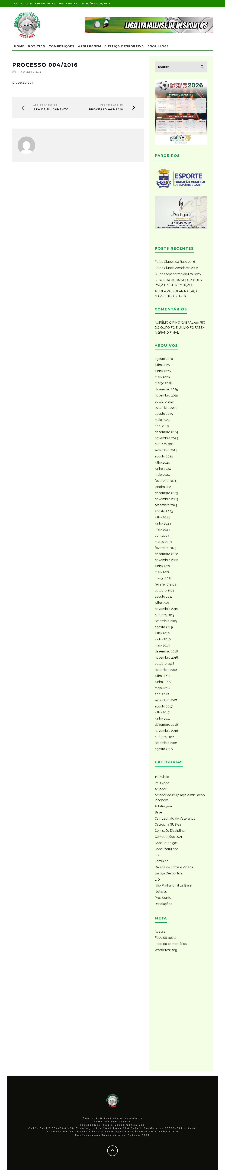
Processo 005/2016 (106, 109)
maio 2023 (162, 529)
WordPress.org (166, 950)
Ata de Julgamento (51, 109)
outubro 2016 (164, 737)
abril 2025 (162, 426)
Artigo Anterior (45, 105)
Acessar (161, 931)
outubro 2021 (164, 590)
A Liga (18, 3)
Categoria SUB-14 (168, 824)
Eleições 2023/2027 (96, 3)
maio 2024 (162, 474)
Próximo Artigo (111, 105)
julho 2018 (162, 676)
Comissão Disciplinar (170, 830)
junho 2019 (163, 639)
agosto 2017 (164, 706)
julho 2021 (162, 602)
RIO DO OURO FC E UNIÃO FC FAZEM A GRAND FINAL (180, 327)
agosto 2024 (164, 456)
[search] (202, 66)
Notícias (36, 46)
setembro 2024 (166, 450)
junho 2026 (163, 371)
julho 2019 (162, 633)
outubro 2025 (164, 401)
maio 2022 (162, 572)
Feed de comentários (171, 944)
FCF (158, 855)
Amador (160, 789)
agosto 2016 (164, 749)
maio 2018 (162, 688)
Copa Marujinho (166, 849)
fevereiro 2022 (165, 584)
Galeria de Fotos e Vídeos (44, 3)
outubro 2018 (164, 663)
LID (157, 879)
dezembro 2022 (166, 554)
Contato (73, 3)
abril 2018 (162, 694)
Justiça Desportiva (124, 46)
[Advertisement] (181, 1013)
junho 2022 (163, 566)
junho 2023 (163, 523)
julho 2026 (162, 365)
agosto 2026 (164, 359)
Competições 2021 (168, 837)
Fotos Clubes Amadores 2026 (176, 268)
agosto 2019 (164, 627)
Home (19, 46)
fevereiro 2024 (165, 481)
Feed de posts (165, 937)
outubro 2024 (165, 444)
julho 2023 (162, 517)
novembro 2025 (166, 395)
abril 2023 (162, 535)
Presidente (163, 897)
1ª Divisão (162, 777)
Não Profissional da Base (173, 885)
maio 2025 (162, 420)
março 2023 (163, 541)
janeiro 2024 (164, 487)
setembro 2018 (166, 670)
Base (158, 812)
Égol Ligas (158, 46)
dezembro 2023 (166, 493)
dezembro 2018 (166, 651)
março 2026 (163, 383)
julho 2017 (162, 712)
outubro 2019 (164, 615)
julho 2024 (162, 462)
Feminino (161, 861)
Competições (62, 46)
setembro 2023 (166, 505)
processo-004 (22, 82)
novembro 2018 (166, 657)
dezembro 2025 (166, 389)
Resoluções (163, 904)
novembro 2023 (166, 499)
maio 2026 (162, 377)
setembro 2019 (166, 621)
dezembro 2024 (166, 432)
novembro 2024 (166, 438)
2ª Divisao (162, 783)
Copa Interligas (166, 843)
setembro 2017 (166, 700)
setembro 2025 (166, 407)
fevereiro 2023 (165, 548)
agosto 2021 (163, 596)
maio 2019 (162, 645)
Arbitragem (89, 46)
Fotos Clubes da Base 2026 (175, 262)
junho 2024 (163, 468)
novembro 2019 (166, 609)
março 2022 (163, 578)
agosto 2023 (164, 511)
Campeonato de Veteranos (175, 818)
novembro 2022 (166, 560)
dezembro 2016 (166, 724)
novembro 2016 (166, 731)
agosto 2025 (164, 413)
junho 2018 (163, 682)
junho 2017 (163, 718)
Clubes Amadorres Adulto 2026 (178, 274)
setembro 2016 (166, 743)
